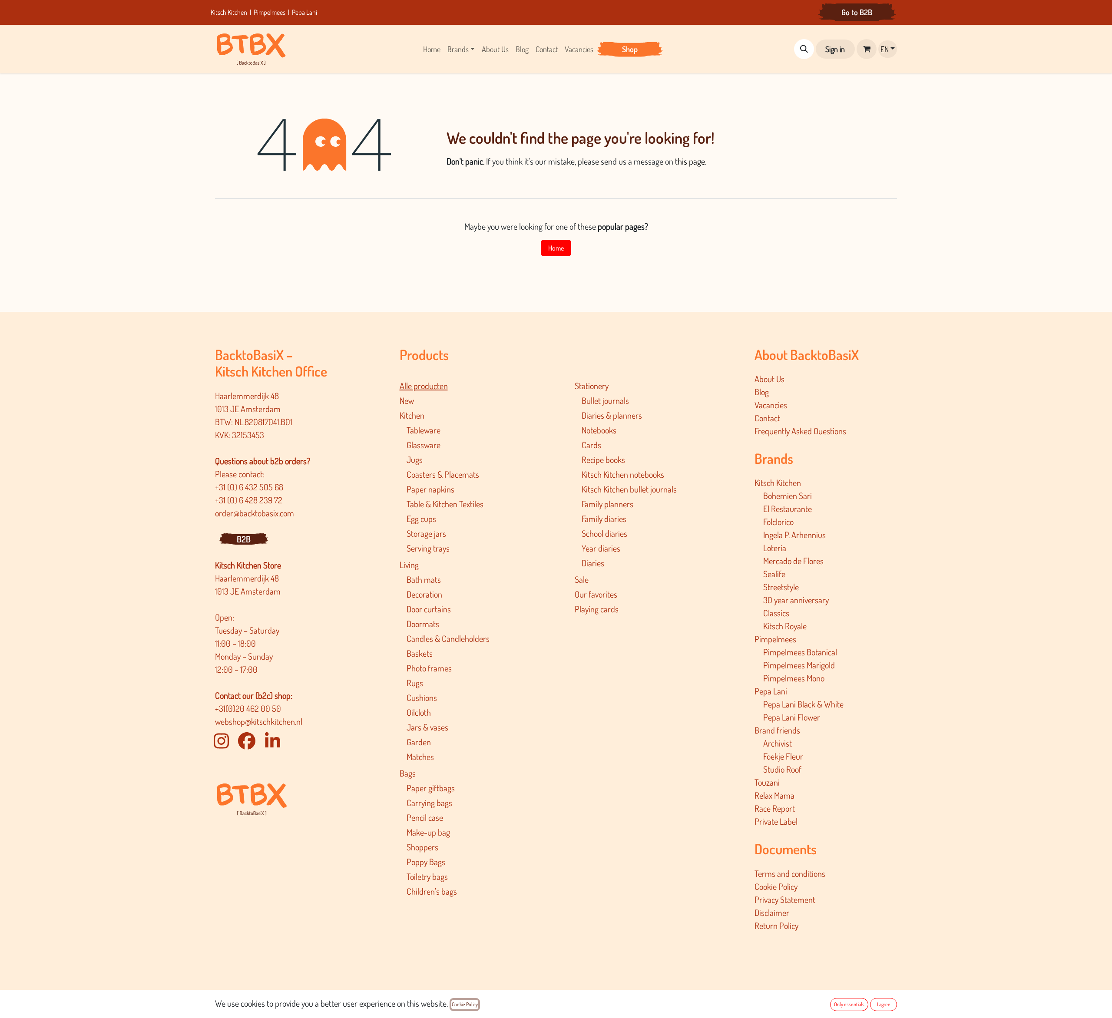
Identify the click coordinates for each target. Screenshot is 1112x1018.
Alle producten (424, 385)
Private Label (776, 821)
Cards (591, 444)
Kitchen (412, 415)
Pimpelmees (269, 12)
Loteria (774, 547)
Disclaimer (772, 912)
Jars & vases (427, 727)
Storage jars (426, 533)
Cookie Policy (776, 886)
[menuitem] (432, 49)
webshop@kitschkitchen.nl (258, 721)
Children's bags (432, 891)
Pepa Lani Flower (791, 717)
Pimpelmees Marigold (799, 665)
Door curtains (429, 609)
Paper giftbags (431, 787)
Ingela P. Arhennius (794, 534)
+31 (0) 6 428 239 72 (249, 500)
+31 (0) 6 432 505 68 (250, 486)
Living (409, 564)
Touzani (767, 782)
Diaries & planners (612, 415)
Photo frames (429, 668)
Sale (582, 579)
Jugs (415, 459)
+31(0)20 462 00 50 (248, 708)
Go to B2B (856, 12)
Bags (408, 773)
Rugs (415, 682)
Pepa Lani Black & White (803, 704)
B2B (244, 539)
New (407, 400)
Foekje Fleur (783, 756)
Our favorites (596, 594)
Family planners (607, 503)
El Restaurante (787, 508)
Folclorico (778, 521)
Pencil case (425, 817)
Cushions (422, 697)
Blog (762, 391)
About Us (769, 378)
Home (556, 248)
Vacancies (771, 404)
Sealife (774, 573)
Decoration (424, 594)
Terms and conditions (790, 873)
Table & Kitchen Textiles (445, 503)
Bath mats (424, 579)
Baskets (420, 653)
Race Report (775, 808)
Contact (767, 417)
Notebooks (599, 430)
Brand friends (777, 730)
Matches (420, 756)
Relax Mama (774, 795)
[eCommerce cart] (867, 49)
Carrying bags (429, 802)
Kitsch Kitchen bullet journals (629, 489)
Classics (776, 612)
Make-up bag (428, 832)
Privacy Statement (785, 899)
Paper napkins (430, 489)
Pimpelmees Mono (793, 678)
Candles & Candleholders (448, 638)
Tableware (423, 430)
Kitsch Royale (785, 625)
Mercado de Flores (793, 560)
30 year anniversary (796, 599)
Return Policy (776, 925)
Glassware (423, 444)
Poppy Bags (426, 861)
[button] (804, 49)
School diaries (604, 533)
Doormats (423, 623)
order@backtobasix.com (254, 513)
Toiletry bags (427, 876)
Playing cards (597, 609)
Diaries (593, 562)
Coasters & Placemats (443, 474)
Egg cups (421, 518)
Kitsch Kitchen (229, 12)
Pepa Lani (304, 12)
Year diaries (601, 548)
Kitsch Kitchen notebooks (623, 474)
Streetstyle (781, 586)
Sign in (835, 49)
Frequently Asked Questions (800, 430)
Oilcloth (419, 712)
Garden (419, 741)
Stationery (592, 385)
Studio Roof (782, 769)
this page (690, 161)
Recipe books (603, 459)
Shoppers (422, 847)
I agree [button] (883, 1004)
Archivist (777, 743)
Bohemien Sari (787, 495)
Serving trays (428, 548)
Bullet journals (605, 400)
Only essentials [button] (849, 1004)
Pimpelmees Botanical (800, 652)
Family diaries (604, 518)
